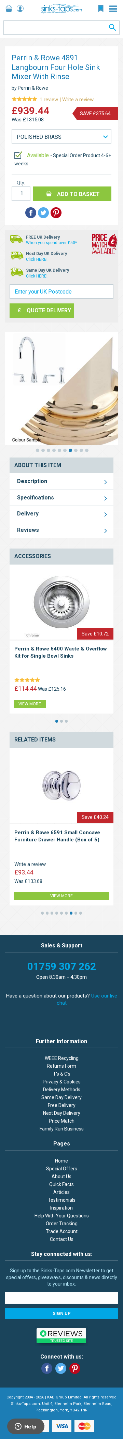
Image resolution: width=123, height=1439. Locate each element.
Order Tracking (62, 1223)
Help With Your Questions (62, 1215)
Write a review (53, 99)
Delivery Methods (61, 1089)
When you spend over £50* (51, 242)
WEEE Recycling (62, 1058)
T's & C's (61, 1074)
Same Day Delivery (61, 1097)
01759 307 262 (61, 966)
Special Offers (61, 1168)
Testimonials (62, 1200)
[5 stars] (28, 680)
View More (29, 704)
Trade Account (62, 1231)
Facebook (46, 1368)
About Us (61, 1176)
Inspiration (61, 1208)
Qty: (21, 182)
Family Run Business (62, 1128)
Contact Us (61, 1239)
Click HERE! (36, 259)
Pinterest (74, 1368)
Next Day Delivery (61, 1113)
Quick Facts (61, 1184)
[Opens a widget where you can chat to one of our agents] (25, 1427)
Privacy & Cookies (62, 1081)
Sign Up (62, 1313)
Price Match (61, 1121)
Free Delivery (62, 1105)
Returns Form (61, 1066)
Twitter (60, 1368)
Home (61, 1161)
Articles (61, 1192)
